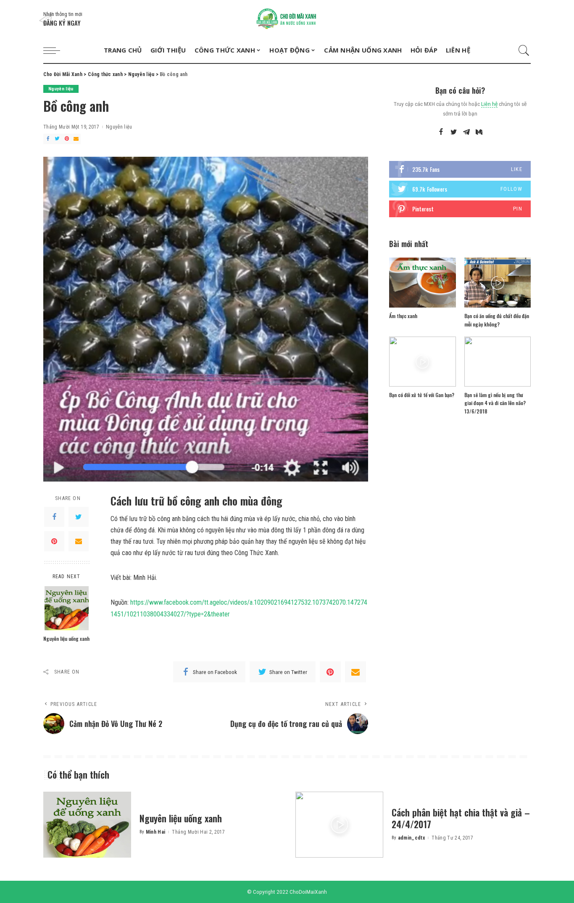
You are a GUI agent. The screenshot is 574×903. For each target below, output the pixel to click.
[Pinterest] (66, 139)
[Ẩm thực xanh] (422, 283)
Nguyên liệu (61, 89)
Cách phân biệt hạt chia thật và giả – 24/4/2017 (461, 818)
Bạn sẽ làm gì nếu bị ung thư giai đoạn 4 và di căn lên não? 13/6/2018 (495, 403)
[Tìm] (524, 50)
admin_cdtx (411, 837)
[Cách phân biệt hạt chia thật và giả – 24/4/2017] (339, 825)
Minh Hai (156, 832)
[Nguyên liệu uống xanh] (67, 608)
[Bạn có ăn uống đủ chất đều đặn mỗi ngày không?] (497, 283)
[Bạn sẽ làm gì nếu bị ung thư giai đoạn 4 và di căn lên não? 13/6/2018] (497, 362)
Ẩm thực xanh (403, 315)
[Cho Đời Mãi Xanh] (287, 18)
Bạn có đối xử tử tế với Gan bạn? (421, 394)
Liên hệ (489, 103)
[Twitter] (57, 139)
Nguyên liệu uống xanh (66, 638)
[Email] (76, 139)
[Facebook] (48, 139)
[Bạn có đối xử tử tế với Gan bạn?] (422, 362)
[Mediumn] (479, 132)
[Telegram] (466, 132)
